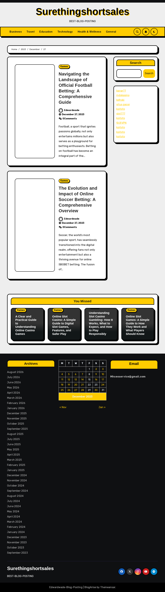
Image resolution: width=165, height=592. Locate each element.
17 (103, 379)
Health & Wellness (89, 31)
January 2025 (15, 470)
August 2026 (15, 372)
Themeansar (107, 587)
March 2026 (14, 397)
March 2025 (14, 459)
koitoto (120, 108)
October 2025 (15, 423)
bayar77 (121, 90)
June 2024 (14, 506)
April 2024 (13, 516)
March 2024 (14, 521)
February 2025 (16, 465)
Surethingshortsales (82, 11)
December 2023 (17, 537)
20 (75, 384)
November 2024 (17, 480)
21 (82, 384)
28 (82, 390)
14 (82, 379)
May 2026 (13, 387)
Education (46, 31)
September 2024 (17, 490)
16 (96, 379)
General (111, 31)
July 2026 (13, 377)
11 (62, 379)
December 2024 (17, 475)
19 (69, 384)
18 (62, 384)
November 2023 (17, 542)
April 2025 (13, 454)
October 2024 (15, 485)
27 (75, 390)
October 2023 (15, 547)
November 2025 (17, 418)
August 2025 (15, 434)
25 (62, 390)
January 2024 (16, 532)
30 (96, 390)
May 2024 (13, 511)
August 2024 (15, 495)
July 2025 (13, 439)
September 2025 (17, 428)
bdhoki (120, 99)
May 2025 (13, 449)
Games (64, 66)
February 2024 (16, 526)
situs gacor (123, 104)
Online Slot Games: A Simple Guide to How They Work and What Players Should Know (137, 325)
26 (69, 390)
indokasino (122, 95)
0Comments (70, 118)
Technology (65, 31)
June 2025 (14, 444)
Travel (30, 31)
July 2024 (13, 501)
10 (103, 374)
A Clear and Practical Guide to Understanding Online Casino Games (25, 325)
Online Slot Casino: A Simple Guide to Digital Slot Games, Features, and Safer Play (64, 325)
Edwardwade (71, 110)
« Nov (62, 407)
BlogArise (90, 587)
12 (69, 379)
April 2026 (13, 392)
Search (136, 63)
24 (102, 384)
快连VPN (121, 122)
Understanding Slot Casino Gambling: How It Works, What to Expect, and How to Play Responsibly (101, 323)
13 (75, 379)
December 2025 (17, 413)
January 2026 (16, 408)
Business (16, 31)
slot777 (120, 113)
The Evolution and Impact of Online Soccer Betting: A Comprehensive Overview (78, 199)
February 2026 (16, 403)
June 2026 (14, 382)
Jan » (102, 407)
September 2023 (17, 552)
